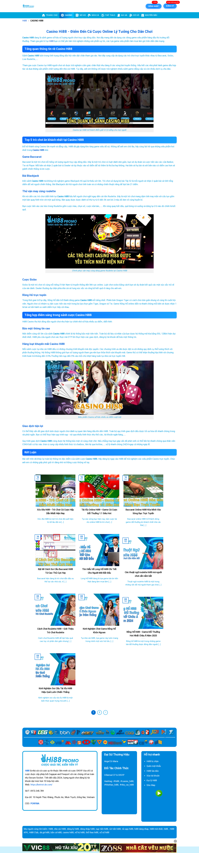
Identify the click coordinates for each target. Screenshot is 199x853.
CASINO (68, 15)
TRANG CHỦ (52, 15)
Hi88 (24, 20)
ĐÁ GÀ (124, 15)
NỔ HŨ (83, 15)
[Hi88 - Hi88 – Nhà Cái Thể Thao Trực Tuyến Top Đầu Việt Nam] (35, 6)
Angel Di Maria (111, 761)
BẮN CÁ (95, 15)
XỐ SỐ (136, 15)
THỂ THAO (110, 15)
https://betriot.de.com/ (41, 784)
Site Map (151, 785)
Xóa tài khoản (153, 775)
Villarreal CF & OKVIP (114, 775)
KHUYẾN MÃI (151, 15)
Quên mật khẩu (154, 766)
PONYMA (34, 803)
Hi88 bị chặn (153, 761)
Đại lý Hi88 (152, 780)
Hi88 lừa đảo (153, 771)
